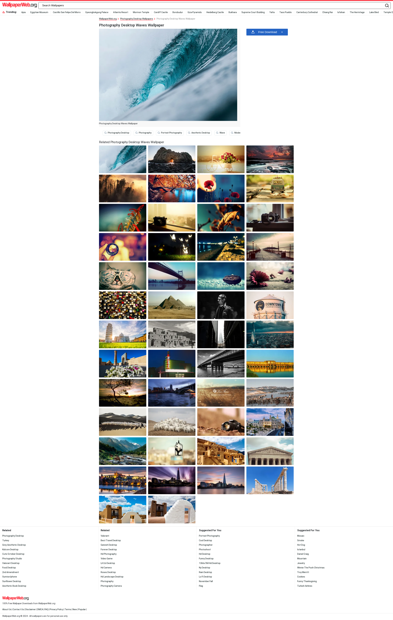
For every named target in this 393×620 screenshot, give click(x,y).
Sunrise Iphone (9, 576)
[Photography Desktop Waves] (122, 159)
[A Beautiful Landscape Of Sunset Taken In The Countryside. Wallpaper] (221, 276)
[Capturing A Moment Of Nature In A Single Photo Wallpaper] (221, 218)
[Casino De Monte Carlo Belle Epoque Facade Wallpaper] (270, 422)
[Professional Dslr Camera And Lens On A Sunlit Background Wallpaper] (270, 247)
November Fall (206, 581)
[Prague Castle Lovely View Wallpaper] (122, 480)
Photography (145, 132)
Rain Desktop (205, 572)
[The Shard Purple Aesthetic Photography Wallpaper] (171, 480)
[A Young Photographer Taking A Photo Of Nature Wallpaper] (122, 247)
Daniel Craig (303, 554)
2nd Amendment (10, 572)
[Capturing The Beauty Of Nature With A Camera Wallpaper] (270, 218)
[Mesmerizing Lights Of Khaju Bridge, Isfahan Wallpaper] (270, 363)
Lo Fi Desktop (205, 576)
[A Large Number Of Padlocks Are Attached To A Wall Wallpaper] (122, 305)
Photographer (206, 545)
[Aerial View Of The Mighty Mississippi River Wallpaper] (221, 363)
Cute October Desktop (13, 554)
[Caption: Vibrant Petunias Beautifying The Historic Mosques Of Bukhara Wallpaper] (122, 363)
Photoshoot (205, 549)
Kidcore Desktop (10, 549)
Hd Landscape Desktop (112, 576)
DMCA (40, 609)
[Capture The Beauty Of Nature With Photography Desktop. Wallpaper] (221, 159)
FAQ (46, 609)
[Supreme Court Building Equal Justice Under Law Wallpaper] (270, 451)
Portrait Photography (171, 132)
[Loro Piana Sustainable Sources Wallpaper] (270, 393)
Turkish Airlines (304, 586)
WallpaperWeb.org (108, 19)
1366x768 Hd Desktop (209, 563)
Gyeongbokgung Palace (96, 12)
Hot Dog (301, 545)
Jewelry (301, 563)
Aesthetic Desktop (200, 132)
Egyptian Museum (39, 12)
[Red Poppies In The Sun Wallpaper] (221, 188)
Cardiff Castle (161, 12)
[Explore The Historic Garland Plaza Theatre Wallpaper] (171, 363)
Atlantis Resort (120, 12)
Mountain (302, 558)
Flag (201, 586)
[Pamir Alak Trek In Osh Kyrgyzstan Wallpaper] (122, 451)
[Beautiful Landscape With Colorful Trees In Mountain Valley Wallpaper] (171, 218)
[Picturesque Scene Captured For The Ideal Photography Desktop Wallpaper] (171, 247)
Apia (23, 12)
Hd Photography (109, 554)
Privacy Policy (56, 609)
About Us (6, 609)
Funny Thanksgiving (307, 581)
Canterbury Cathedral (307, 12)
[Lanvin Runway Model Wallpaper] (221, 305)
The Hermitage (357, 12)
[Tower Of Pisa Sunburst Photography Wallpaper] (122, 334)
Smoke (300, 540)
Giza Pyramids (195, 12)
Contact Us (18, 609)
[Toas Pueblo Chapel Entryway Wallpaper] (171, 509)
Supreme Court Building (253, 12)
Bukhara (233, 12)
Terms (68, 609)
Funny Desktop (206, 558)
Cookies (301, 576)
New (75, 609)
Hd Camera (106, 567)
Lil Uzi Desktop (108, 563)
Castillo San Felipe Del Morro (67, 12)
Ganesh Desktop (109, 545)
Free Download (267, 32)
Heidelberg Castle (215, 12)
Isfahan (341, 12)
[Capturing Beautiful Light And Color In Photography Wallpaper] (270, 159)
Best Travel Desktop (111, 540)
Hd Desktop (204, 554)
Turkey (5, 540)
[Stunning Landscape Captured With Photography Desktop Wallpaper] (171, 276)
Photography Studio (12, 558)
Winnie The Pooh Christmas (311, 567)
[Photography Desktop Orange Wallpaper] (171, 159)
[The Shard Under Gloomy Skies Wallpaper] (270, 334)
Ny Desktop (204, 567)
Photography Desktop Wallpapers (136, 19)
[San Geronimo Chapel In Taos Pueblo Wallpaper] (122, 509)
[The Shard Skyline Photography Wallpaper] (221, 480)
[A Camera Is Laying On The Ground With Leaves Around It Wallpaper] (221, 422)
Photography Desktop (118, 132)
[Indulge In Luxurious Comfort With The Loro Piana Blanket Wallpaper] (221, 393)
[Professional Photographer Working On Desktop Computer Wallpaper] (122, 218)
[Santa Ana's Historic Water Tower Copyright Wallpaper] (270, 305)
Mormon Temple (141, 12)
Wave (222, 132)
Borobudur (178, 12)
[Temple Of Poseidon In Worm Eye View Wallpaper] (270, 480)
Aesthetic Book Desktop (14, 586)
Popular (82, 609)
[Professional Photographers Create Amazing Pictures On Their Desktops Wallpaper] (270, 276)
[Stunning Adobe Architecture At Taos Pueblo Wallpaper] (221, 451)
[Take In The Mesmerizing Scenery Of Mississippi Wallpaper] (122, 393)
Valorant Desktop (10, 563)
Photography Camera (111, 586)
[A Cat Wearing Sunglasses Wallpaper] (122, 276)
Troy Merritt (303, 572)
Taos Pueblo (285, 12)
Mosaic (300, 536)
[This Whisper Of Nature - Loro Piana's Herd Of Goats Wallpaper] (122, 422)
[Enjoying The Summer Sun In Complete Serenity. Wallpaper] (171, 451)
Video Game (107, 558)
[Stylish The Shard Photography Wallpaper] (221, 334)
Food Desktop (9, 567)
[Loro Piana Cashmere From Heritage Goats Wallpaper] (171, 422)
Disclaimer (30, 609)
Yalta (272, 12)
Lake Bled (374, 12)
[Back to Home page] (19, 5)
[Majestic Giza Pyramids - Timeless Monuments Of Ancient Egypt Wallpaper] (171, 305)
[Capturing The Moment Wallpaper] (221, 247)
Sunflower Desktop (11, 581)
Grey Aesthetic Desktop (14, 545)
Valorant (105, 536)
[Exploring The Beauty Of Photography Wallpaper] (171, 188)
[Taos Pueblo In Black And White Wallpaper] (171, 334)
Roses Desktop (108, 572)
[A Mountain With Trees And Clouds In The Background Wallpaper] (122, 188)
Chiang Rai (327, 12)
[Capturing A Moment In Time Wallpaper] (270, 188)
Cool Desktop (205, 540)
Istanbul (301, 549)
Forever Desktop (109, 549)
